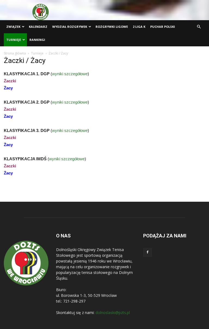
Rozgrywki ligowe (112, 27)
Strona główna (15, 53)
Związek (13, 27)
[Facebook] (147, 252)
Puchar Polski (162, 27)
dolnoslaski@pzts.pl (113, 312)
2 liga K (139, 27)
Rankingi (37, 40)
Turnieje (13, 40)
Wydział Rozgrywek (69, 27)
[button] (198, 26)
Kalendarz (38, 27)
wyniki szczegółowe (70, 73)
